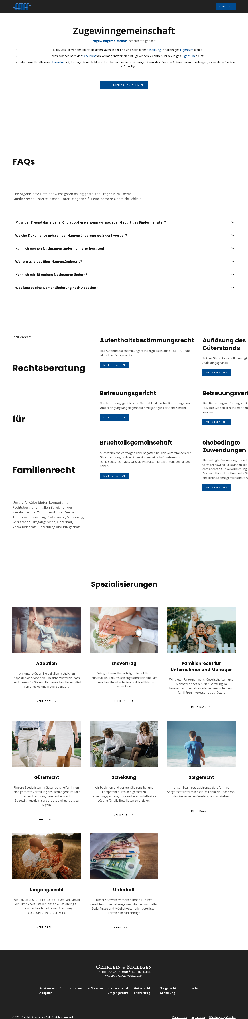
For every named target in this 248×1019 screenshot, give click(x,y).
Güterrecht (142, 988)
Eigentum (186, 50)
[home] (21, 6)
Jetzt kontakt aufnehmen (124, 85)
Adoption (46, 993)
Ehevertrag (142, 993)
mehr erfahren (114, 365)
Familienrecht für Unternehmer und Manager (71, 988)
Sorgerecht (168, 988)
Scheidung (154, 50)
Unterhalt (194, 988)
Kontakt (225, 6)
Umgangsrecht (118, 993)
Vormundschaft (119, 988)
